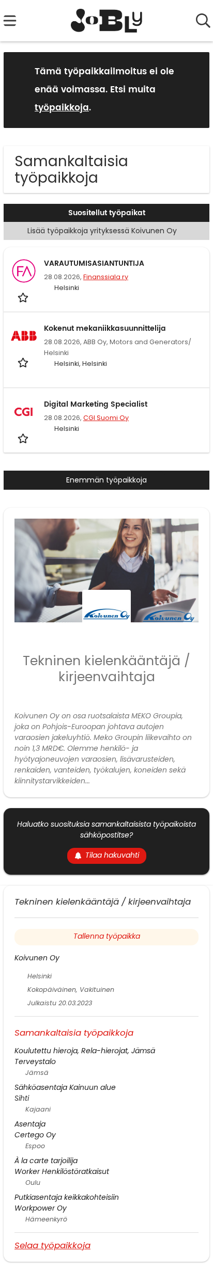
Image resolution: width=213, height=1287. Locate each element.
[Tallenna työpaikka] (24, 297)
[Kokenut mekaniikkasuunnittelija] (24, 336)
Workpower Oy (40, 1208)
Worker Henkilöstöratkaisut (61, 1171)
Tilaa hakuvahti (112, 855)
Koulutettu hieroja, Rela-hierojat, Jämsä (84, 1050)
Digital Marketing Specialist (95, 404)
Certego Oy (35, 1135)
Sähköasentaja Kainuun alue (65, 1087)
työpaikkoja (62, 108)
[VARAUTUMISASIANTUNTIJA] (24, 271)
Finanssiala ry (105, 276)
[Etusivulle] (107, 21)
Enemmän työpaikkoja (106, 480)
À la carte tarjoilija (46, 1160)
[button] (193, 90)
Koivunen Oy (36, 958)
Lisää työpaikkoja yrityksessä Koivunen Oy (102, 231)
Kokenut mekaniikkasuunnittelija (105, 328)
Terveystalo (35, 1061)
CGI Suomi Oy (106, 417)
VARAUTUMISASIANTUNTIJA (94, 263)
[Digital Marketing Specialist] (24, 412)
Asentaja (29, 1124)
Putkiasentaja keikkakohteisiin (66, 1197)
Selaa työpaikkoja (52, 1245)
